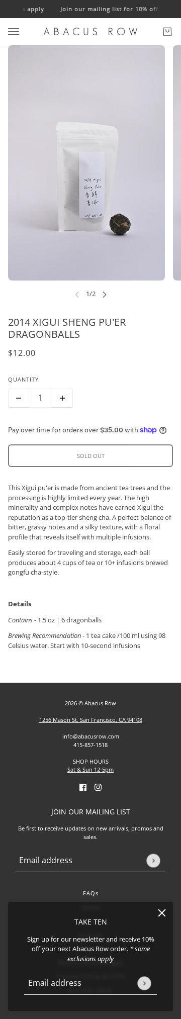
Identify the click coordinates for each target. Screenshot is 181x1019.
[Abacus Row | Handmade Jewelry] (90, 31)
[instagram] (98, 787)
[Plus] (62, 398)
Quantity (23, 379)
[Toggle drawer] (13, 31)
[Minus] (18, 398)
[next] (105, 294)
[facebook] (82, 787)
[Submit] (144, 983)
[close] (162, 913)
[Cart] (167, 31)
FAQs (91, 893)
